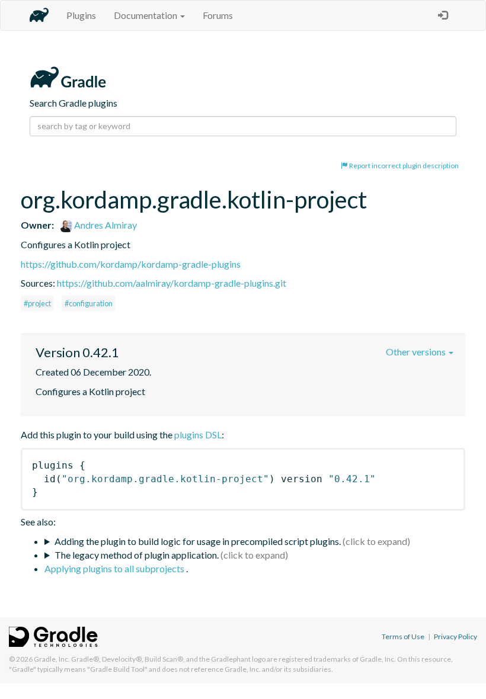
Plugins (81, 15)
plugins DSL (198, 434)
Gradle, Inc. (52, 659)
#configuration (89, 303)
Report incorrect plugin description (403, 165)
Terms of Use (403, 636)
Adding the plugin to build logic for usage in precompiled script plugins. (198, 541)
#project (37, 303)
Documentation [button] (146, 15)
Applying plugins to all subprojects (115, 568)
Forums (218, 15)
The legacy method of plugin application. (137, 554)
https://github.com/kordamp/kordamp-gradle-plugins (131, 264)
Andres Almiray (104, 224)
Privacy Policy (455, 636)
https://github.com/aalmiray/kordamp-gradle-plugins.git (171, 282)
